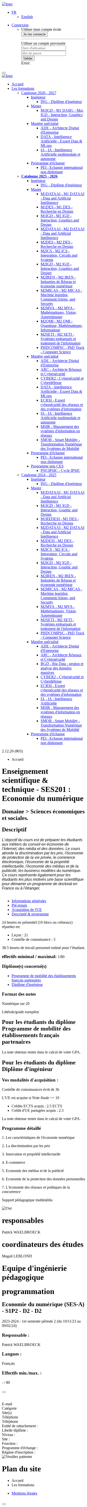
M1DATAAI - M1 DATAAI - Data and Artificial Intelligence (62, 198)
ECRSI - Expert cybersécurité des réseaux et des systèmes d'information (62, 404)
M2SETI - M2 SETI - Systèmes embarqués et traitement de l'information (60, 338)
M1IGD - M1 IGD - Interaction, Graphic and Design (59, 510)
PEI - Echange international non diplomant (62, 169)
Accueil (17, 84)
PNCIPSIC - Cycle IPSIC (60, 470)
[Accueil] (7, 4)
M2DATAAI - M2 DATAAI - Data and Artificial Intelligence (62, 233)
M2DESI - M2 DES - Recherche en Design (57, 543)
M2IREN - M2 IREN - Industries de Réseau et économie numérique (58, 281)
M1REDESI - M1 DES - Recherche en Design (60, 521)
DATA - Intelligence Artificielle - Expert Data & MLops (61, 141)
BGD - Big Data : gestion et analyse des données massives (62, 668)
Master (36, 106)
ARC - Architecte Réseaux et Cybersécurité (61, 371)
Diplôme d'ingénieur (27, 984)
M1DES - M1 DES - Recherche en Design (57, 209)
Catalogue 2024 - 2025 (38, 475)
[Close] (4, 1392)
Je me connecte (34, 34)
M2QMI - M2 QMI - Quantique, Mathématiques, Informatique (62, 325)
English (27, 17)
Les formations (23, 88)
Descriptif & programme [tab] (30, 914)
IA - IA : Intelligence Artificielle (56, 701)
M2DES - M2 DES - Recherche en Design (57, 244)
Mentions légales (24, 1493)
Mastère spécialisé (44, 123)
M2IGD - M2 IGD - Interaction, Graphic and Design (59, 567)
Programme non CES (47, 466)
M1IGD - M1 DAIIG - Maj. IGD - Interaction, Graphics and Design (62, 114)
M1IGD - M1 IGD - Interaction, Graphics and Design (60, 220)
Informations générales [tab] (29, 901)
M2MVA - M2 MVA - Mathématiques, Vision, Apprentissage (59, 312)
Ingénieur (38, 97)
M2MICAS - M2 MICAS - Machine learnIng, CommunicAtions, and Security (61, 297)
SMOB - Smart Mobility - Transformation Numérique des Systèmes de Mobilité (61, 444)
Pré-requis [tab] (19, 905)
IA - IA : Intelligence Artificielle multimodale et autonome (60, 154)
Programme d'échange (48, 163)
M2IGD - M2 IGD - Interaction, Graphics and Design (60, 268)
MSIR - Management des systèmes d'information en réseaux (60, 431)
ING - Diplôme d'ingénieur (61, 102)
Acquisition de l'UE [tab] (27, 910)
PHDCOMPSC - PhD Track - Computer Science (62, 349)
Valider (28, 58)
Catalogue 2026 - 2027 (38, 93)
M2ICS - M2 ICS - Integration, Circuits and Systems (59, 255)
